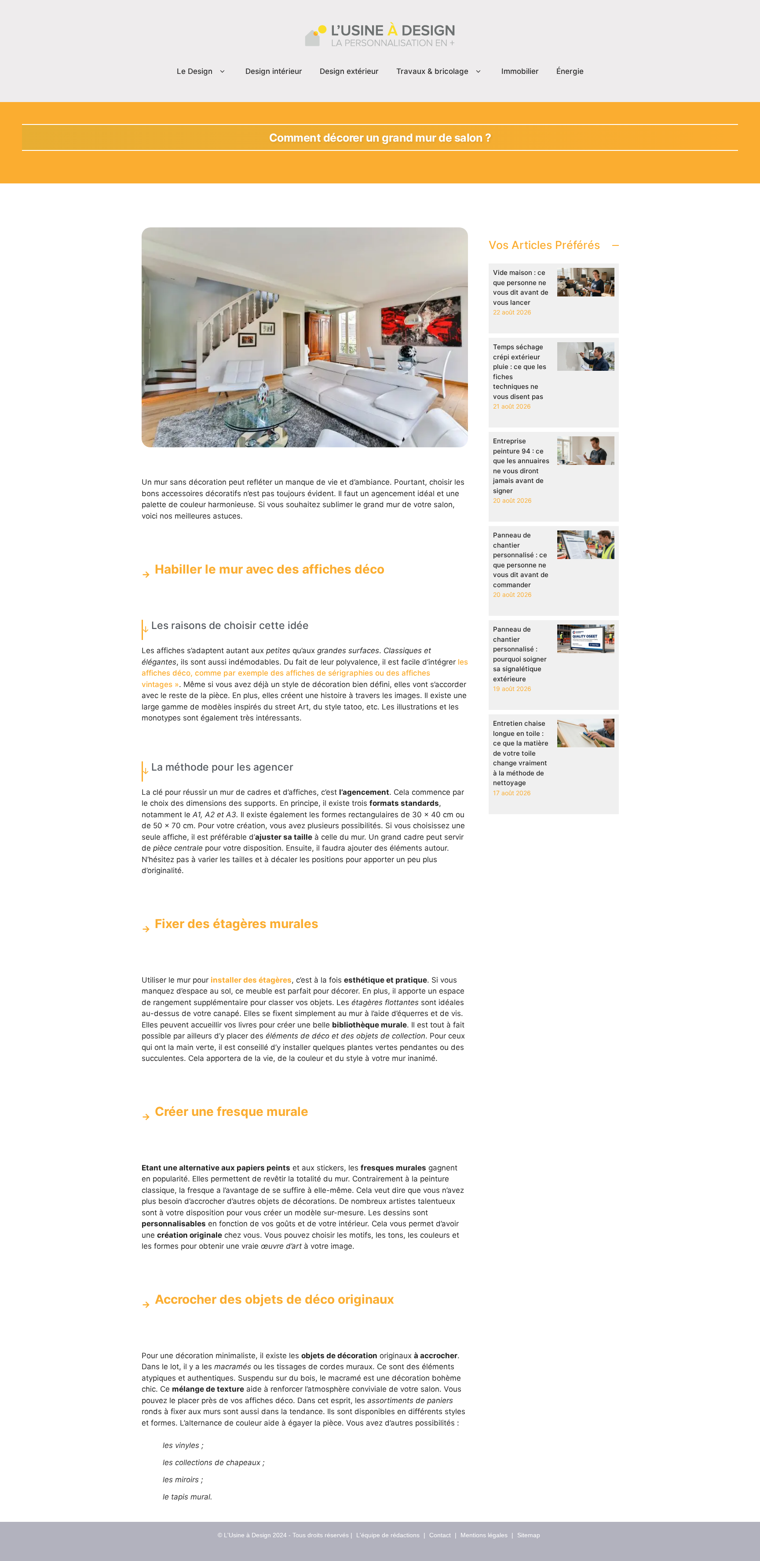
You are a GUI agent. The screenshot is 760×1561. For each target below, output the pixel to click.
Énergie (570, 71)
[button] (222, 71)
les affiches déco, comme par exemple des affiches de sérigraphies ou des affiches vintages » (305, 673)
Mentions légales (484, 1535)
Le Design (194, 71)
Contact (440, 1535)
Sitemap (528, 1535)
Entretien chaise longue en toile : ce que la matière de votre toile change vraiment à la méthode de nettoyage (520, 753)
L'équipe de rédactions (388, 1535)
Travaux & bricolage (432, 71)
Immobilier (520, 71)
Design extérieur (349, 71)
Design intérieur (273, 71)
